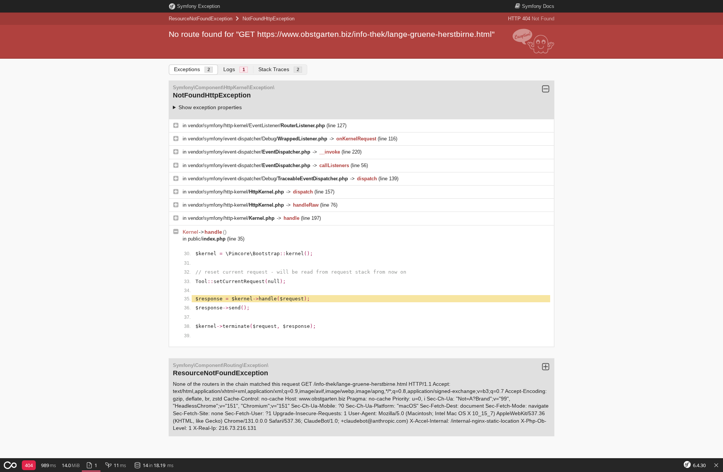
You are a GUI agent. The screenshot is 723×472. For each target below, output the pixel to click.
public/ (207, 239)
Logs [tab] (234, 69)
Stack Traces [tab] (278, 69)
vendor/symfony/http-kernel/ (236, 192)
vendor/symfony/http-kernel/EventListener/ (256, 125)
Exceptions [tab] (192, 69)
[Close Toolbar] (716, 465)
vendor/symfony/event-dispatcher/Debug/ (257, 139)
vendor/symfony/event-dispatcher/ (249, 152)
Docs (538, 6)
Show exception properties (210, 107)
